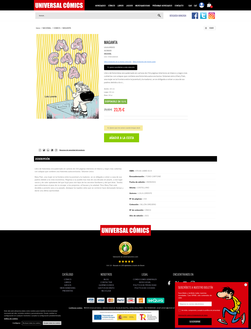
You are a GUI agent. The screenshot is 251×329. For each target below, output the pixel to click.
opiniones (126, 265)
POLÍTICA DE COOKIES (145, 288)
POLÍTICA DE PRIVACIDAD (144, 285)
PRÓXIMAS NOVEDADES (162, 5)
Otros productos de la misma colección (118, 62)
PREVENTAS (67, 291)
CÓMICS (111, 5)
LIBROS (121, 5)
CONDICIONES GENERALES (145, 279)
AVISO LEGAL (145, 282)
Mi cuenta (201, 5)
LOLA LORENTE (109, 47)
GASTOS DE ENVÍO (106, 288)
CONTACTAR (106, 282)
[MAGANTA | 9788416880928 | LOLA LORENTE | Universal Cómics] (68, 76)
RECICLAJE (106, 291)
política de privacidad (212, 310)
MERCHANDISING (142, 5)
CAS (190, 5)
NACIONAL (107, 53)
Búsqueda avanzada (178, 15)
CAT (195, 5)
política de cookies (11, 319)
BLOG (106, 279)
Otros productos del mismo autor (144, 62)
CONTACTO (179, 5)
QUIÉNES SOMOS (106, 285)
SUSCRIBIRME (194, 321)
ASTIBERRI (108, 50)
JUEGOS (129, 5)
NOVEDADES (100, 5)
